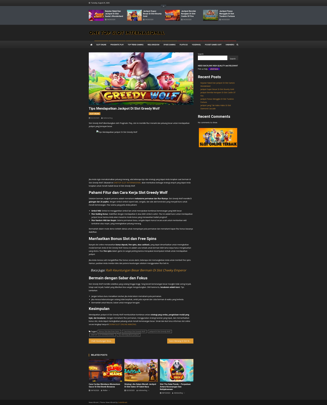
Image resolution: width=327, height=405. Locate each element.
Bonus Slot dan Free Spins (109, 331)
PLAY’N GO (184, 44)
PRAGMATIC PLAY (117, 44)
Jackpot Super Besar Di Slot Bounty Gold (152, 13)
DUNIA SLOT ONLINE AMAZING (122, 324)
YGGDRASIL (196, 44)
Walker (105, 390)
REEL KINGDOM (153, 44)
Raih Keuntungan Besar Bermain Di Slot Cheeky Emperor (146, 270)
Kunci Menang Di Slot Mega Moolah (181, 341)
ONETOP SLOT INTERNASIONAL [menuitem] (127, 182)
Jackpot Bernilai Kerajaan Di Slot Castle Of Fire (188, 13)
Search (200, 54)
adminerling (107, 118)
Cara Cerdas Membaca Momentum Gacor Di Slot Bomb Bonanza (104, 385)
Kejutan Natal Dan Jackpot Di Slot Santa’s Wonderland (114, 13)
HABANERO (230, 44)
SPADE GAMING (170, 44)
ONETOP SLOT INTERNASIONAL (102, 335)
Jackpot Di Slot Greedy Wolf (159, 331)
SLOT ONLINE (101, 44)
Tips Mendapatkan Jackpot (128, 335)
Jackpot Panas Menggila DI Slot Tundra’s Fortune (227, 13)
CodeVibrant (122, 402)
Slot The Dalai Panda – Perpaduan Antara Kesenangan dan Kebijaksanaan (175, 386)
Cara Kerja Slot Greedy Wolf (134, 331)
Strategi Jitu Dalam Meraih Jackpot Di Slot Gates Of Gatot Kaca (140, 385)
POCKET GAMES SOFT (213, 44)
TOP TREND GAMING (135, 44)
